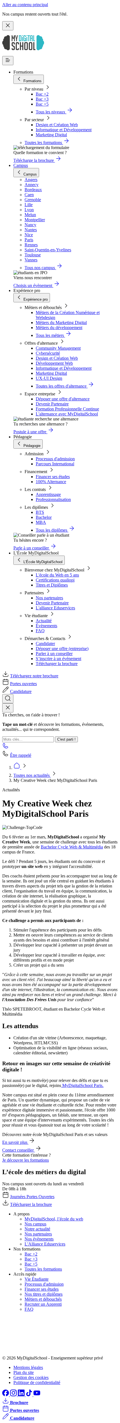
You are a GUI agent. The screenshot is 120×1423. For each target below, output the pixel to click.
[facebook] (6, 1394)
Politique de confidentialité (36, 1382)
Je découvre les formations (25, 1160)
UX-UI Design (49, 378)
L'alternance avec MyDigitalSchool (67, 414)
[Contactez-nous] (5, 747)
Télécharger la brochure (57, 663)
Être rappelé (20, 755)
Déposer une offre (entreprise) (62, 648)
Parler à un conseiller (54, 653)
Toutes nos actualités (32, 775)
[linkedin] (22, 1394)
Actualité (44, 620)
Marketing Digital (51, 134)
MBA (41, 522)
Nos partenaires (49, 597)
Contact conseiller (18, 1150)
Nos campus (35, 1224)
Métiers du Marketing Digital (61, 322)
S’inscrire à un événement (58, 658)
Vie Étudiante (37, 1279)
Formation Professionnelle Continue (67, 409)
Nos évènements (39, 1239)
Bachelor (44, 517)
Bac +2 (42, 94)
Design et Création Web (57, 124)
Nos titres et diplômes (44, 1294)
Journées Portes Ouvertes (32, 1196)
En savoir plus (15, 1142)
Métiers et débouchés (43, 1299)
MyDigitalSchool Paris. (82, 1085)
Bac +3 (42, 99)
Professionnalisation (53, 499)
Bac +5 (42, 104)
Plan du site (23, 1372)
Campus (20, 165)
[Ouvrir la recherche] (7, 698)
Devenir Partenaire (52, 404)
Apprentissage (48, 494)
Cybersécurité (48, 353)
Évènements (46, 625)
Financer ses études (53, 476)
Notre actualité (37, 1229)
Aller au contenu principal (25, 4)
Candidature (21, 691)
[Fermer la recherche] (7, 707)
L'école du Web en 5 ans (57, 575)
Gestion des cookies (31, 1377)
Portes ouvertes (23, 683)
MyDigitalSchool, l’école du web (54, 1219)
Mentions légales (28, 1367)
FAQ (40, 630)
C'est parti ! (66, 739)
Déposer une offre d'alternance (63, 399)
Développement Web (54, 363)
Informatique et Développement (64, 129)
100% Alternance (51, 481)
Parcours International (55, 463)
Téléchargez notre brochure (34, 675)
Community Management (58, 348)
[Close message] (7, 25)
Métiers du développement (59, 327)
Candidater (45, 643)
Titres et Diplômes (52, 585)
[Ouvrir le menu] (7, 60)
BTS (40, 512)
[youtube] (36, 1394)
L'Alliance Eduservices (45, 1244)
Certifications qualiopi (55, 580)
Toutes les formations (43, 1269)
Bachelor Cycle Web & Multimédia (72, 847)
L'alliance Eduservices (55, 607)
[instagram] (14, 1394)
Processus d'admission (55, 458)
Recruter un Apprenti (43, 1304)
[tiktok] (29, 1394)
